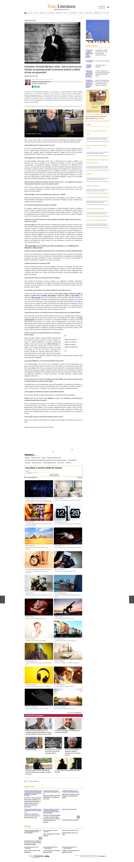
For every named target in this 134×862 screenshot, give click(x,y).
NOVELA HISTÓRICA (72, 13)
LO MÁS (88, 125)
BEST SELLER (106, 13)
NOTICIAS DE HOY (92, 46)
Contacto (77, 855)
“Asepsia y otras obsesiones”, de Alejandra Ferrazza (70, 851)
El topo (43, 457)
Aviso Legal (95, 856)
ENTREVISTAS (43, 13)
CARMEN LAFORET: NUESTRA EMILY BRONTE (97, 197)
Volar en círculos (35, 457)
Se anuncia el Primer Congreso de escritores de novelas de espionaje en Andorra (53, 751)
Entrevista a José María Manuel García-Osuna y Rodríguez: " (32, 802)
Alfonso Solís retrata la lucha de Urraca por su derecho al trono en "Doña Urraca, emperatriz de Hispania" (102, 82)
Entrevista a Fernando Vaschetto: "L (52, 818)
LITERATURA (81, 13)
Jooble (101, 118)
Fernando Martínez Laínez (49, 462)
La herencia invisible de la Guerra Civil (95, 208)
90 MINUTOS (89, 174)
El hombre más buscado (48, 295)
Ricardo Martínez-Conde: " (70, 833)
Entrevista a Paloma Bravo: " (32, 815)
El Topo (78, 293)
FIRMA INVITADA (88, 13)
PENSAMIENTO (59, 13)
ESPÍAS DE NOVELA (31, 749)
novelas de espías (36, 462)
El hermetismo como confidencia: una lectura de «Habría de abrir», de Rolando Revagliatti (33, 842)
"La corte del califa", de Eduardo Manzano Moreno (51, 851)
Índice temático (82, 855)
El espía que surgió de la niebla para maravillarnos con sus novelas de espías (45, 460)
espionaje (27, 462)
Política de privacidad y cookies (86, 856)
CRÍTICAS (36, 13)
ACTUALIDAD (30, 13)
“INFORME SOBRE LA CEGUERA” (101, 66)
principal (27, 457)
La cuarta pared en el (102, 61)
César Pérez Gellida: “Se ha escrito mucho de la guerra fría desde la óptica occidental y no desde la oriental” (38, 772)
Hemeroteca (94, 855)
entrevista (68, 462)
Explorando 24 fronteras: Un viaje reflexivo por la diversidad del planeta (70, 795)
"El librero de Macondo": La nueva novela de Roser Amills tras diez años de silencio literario (102, 73)
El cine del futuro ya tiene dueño (70, 820)
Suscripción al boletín (101, 7)
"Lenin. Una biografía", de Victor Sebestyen (51, 834)
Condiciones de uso (35, 473)
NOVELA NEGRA (50, 13)
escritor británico (72, 460)
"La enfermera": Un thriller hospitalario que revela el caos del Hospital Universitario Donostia (101, 52)
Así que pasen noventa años (93, 185)
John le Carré (60, 462)
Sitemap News (89, 855)
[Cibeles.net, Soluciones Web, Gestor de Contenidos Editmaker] (102, 856)
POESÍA (65, 13)
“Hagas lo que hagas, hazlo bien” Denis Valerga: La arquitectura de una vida (51, 797)
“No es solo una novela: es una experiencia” (32, 851)
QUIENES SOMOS (98, 13)
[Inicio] (25, 13)
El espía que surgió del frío (54, 457)
